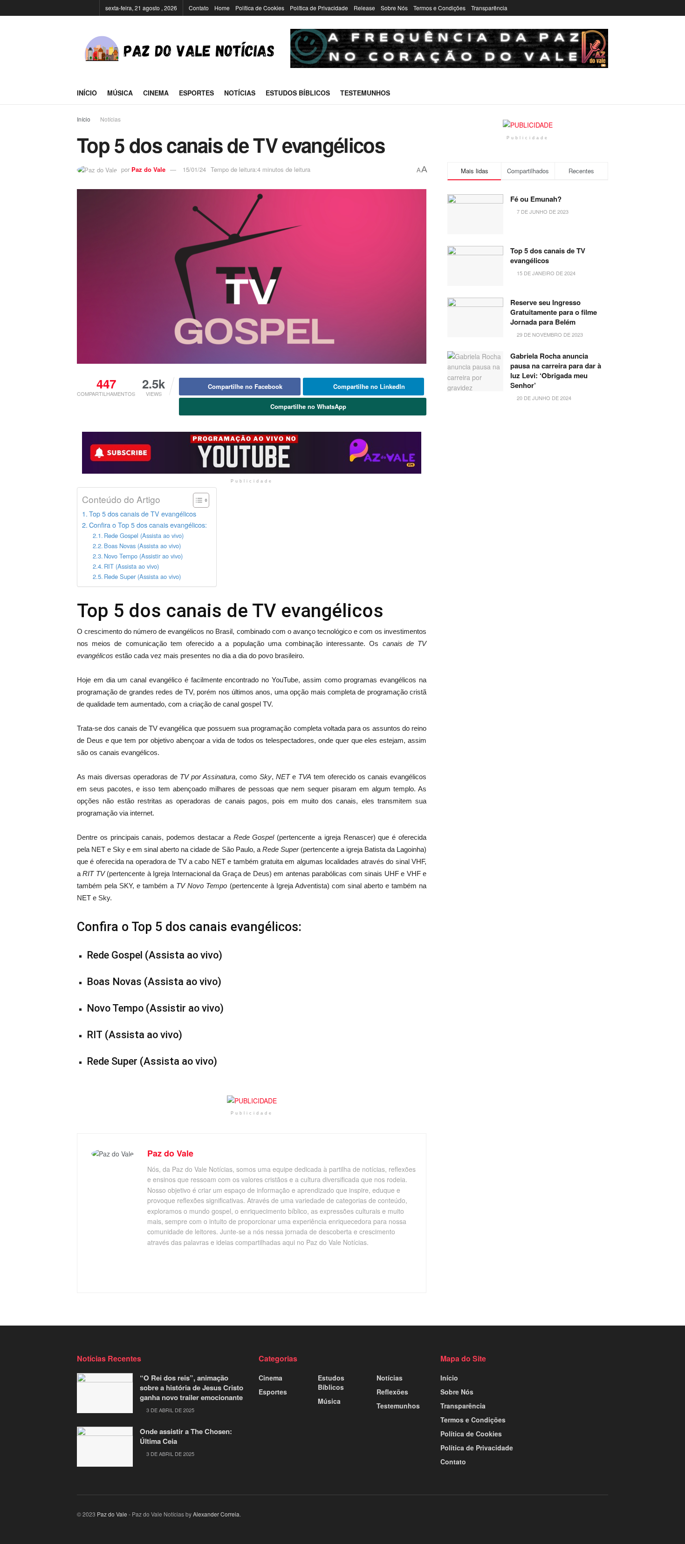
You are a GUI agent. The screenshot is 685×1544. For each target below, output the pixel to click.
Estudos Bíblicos (298, 92)
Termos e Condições (439, 8)
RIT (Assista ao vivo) (131, 566)
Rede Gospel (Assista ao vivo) (144, 535)
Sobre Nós (394, 8)
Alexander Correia (216, 1514)
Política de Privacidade (319, 8)
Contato (199, 8)
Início (87, 92)
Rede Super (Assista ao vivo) (142, 576)
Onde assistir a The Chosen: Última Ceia (186, 1436)
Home (222, 8)
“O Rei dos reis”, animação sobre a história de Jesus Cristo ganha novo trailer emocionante (191, 1387)
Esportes (196, 92)
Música (120, 92)
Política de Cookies (259, 8)
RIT (95, 1035)
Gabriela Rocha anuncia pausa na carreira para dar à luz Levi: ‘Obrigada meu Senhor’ (555, 370)
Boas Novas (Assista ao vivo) (142, 545)
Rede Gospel (115, 955)
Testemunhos (365, 92)
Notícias (239, 92)
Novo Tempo (115, 1008)
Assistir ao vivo (185, 1008)
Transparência (489, 8)
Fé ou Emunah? (536, 199)
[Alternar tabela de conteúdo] (196, 500)
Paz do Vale (148, 169)
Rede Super (112, 1061)
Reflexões (392, 1391)
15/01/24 (194, 169)
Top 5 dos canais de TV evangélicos (142, 513)
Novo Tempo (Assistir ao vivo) (143, 555)
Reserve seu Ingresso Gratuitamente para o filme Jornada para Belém (553, 312)
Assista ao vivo (184, 955)
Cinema (156, 92)
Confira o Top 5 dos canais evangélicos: (148, 525)
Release (364, 8)
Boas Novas (114, 981)
